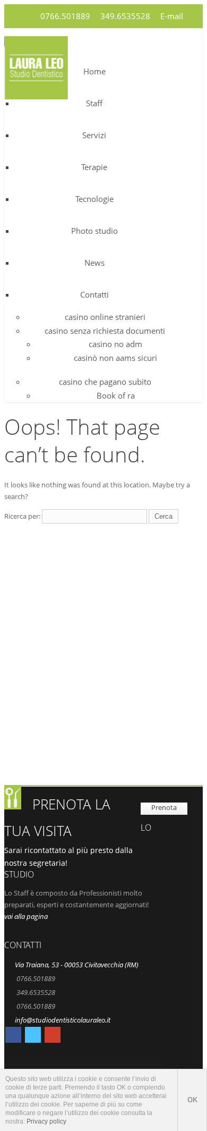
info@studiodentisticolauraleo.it (62, 1020)
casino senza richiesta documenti (105, 330)
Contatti (94, 294)
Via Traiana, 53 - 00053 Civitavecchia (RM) (77, 964)
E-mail (171, 16)
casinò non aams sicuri (115, 357)
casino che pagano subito (105, 381)
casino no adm (115, 344)
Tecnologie (94, 198)
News (94, 262)
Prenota (164, 807)
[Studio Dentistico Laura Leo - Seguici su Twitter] (33, 1036)
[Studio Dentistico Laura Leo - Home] (36, 92)
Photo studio (94, 230)
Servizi (94, 135)
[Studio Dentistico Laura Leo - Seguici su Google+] (53, 1036)
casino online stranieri (105, 316)
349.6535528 (125, 16)
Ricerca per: (22, 516)
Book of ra (116, 395)
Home (94, 71)
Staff (94, 103)
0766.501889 (65, 16)
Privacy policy (46, 1121)
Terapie (94, 167)
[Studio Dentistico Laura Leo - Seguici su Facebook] (13, 1036)
